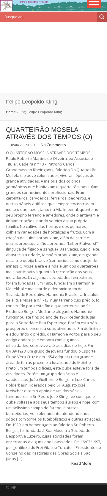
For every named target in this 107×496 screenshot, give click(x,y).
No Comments (53, 144)
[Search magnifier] (102, 17)
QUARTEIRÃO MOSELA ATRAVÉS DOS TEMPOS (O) (49, 133)
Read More (81, 463)
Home (11, 111)
